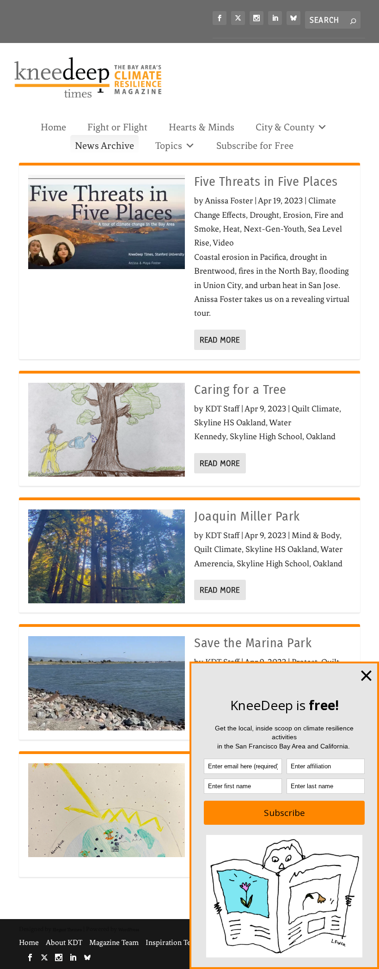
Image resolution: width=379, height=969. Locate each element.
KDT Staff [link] (222, 409)
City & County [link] (285, 127)
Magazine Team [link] (114, 942)
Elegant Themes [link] (67, 929)
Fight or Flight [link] (117, 127)
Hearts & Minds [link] (201, 127)
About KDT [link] (64, 942)
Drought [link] (264, 215)
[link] (219, 18)
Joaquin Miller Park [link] (247, 516)
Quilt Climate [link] (315, 409)
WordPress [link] (128, 929)
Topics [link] (168, 145)
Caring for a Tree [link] (240, 389)
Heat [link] (231, 229)
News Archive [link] (104, 145)
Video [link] (223, 243)
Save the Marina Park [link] (253, 642)
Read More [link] (219, 339)
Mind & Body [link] (316, 535)
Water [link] (280, 422)
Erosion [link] (297, 215)
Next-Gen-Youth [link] (274, 229)
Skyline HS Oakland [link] (230, 422)
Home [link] (53, 127)
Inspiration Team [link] (173, 942)
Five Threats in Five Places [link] (266, 181)
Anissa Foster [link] (229, 201)
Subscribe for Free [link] (254, 145)
